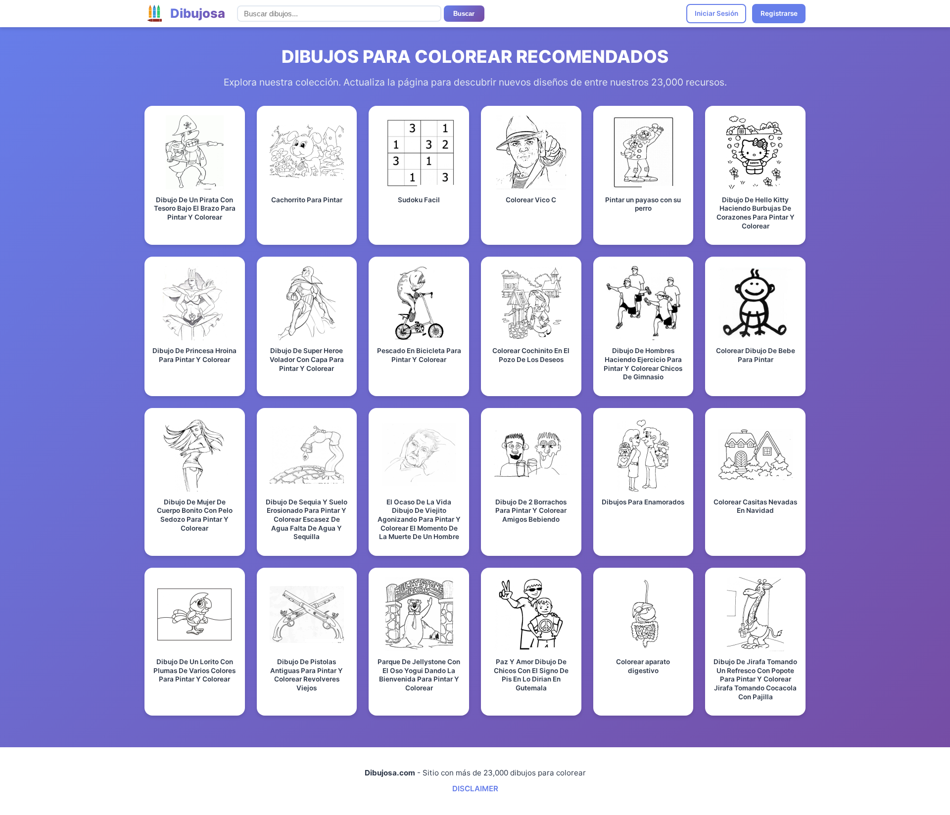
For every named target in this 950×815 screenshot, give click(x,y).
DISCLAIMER (475, 788)
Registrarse (779, 13)
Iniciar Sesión (716, 13)
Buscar (464, 13)
